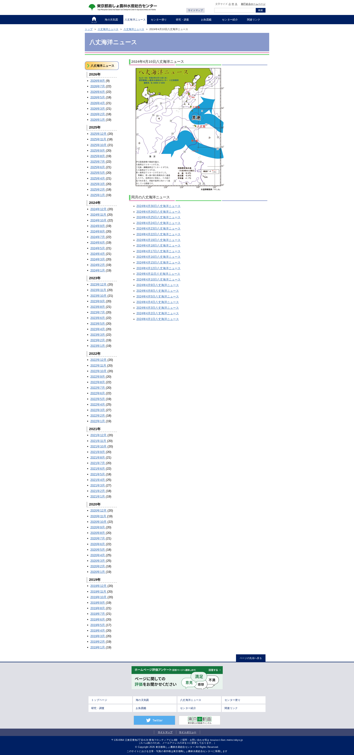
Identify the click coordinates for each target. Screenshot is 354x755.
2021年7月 (98, 463)
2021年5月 (98, 474)
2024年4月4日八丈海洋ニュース (157, 302)
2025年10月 (98, 145)
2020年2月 (98, 566)
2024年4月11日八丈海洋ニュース (158, 273)
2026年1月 (98, 120)
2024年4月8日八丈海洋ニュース (157, 290)
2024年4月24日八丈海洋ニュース (158, 223)
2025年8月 (98, 156)
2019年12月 (98, 586)
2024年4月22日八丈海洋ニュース (158, 234)
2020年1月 (98, 572)
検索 (260, 10)
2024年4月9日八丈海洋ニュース (157, 285)
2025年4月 (98, 178)
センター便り (232, 699)
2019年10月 (98, 597)
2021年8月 (98, 457)
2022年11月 (98, 365)
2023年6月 (98, 318)
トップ (89, 29)
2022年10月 (98, 371)
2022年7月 (98, 388)
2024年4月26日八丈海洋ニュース (158, 211)
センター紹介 (188, 708)
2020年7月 (98, 538)
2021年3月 (98, 485)
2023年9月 (98, 301)
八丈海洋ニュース (108, 29)
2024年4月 (98, 254)
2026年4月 (98, 103)
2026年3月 (98, 108)
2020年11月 (98, 516)
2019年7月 (98, 614)
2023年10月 (98, 296)
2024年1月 (98, 270)
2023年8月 (98, 307)
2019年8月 (98, 608)
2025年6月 (98, 167)
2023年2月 (98, 340)
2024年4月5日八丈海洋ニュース (157, 296)
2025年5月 (98, 173)
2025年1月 (98, 195)
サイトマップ (195, 10)
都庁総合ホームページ (253, 4)
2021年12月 (98, 435)
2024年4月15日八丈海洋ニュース (158, 262)
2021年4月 (98, 480)
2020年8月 (98, 533)
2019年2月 (98, 641)
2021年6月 (98, 468)
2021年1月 (98, 496)
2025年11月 (98, 139)
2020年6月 (98, 544)
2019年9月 (98, 602)
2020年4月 (98, 555)
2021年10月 (98, 446)
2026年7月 (98, 86)
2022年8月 (98, 382)
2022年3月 (98, 410)
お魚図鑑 (141, 708)
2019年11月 (98, 591)
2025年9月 (98, 150)
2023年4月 (98, 329)
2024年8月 (98, 231)
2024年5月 (98, 248)
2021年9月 (98, 452)
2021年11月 (98, 441)
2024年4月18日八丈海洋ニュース (158, 245)
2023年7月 (98, 312)
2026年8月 (98, 81)
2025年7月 (98, 161)
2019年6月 (98, 619)
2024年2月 (98, 265)
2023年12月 (98, 284)
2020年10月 (98, 522)
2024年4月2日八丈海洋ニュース (157, 313)
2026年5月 (98, 97)
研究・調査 (98, 708)
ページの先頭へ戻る (251, 658)
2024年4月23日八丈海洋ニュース (158, 228)
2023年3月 (98, 334)
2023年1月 (98, 346)
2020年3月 (98, 561)
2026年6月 (98, 92)
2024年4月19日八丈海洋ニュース (158, 240)
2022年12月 (98, 360)
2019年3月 (98, 636)
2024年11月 (98, 214)
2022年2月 (98, 415)
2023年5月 (98, 323)
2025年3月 (98, 184)
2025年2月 (98, 189)
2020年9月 (98, 527)
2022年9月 (98, 376)
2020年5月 (98, 549)
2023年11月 (98, 290)
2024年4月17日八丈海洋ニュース (158, 251)
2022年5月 (98, 399)
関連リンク (231, 708)
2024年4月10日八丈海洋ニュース (158, 279)
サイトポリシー (187, 732)
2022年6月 (98, 393)
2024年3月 (98, 259)
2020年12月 (98, 510)
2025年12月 (98, 134)
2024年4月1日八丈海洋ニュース (157, 319)
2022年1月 (98, 421)
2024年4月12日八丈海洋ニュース (158, 268)
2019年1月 (98, 647)
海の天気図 (142, 699)
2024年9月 (98, 226)
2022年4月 (98, 404)
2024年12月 (98, 209)
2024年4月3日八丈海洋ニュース (157, 307)
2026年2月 (98, 114)
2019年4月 (98, 630)
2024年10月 (98, 220)
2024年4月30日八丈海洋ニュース (158, 206)
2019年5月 (98, 625)
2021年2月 (98, 491)
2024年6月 (98, 242)
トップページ (99, 699)
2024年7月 (98, 237)
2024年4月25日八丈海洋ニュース (158, 217)
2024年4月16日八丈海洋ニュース (158, 256)
